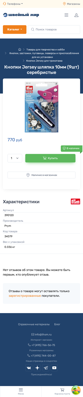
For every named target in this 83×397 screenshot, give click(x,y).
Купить (53, 158)
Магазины (73, 4)
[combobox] (54, 29)
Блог (57, 324)
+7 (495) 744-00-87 (43, 355)
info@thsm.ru (43, 334)
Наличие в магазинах (44, 175)
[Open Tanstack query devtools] (76, 390)
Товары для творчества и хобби (45, 49)
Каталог (13, 29)
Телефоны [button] (13, 4)
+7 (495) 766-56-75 (43, 345)
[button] (41, 107)
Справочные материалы (34, 324)
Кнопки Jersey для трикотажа (44, 60)
